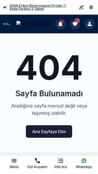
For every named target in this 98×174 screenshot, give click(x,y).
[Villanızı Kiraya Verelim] (81, 7)
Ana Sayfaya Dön (49, 131)
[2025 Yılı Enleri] (34, 24)
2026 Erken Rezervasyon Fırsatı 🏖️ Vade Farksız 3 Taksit (38, 7)
